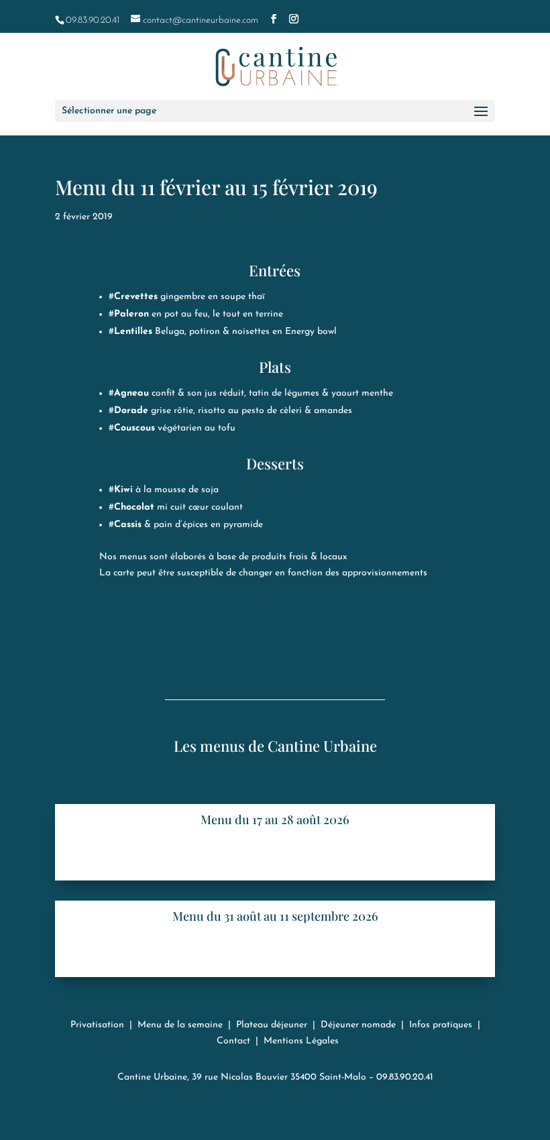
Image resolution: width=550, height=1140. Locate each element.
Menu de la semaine (180, 1025)
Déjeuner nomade (358, 1025)
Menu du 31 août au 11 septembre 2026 (275, 916)
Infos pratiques (440, 1025)
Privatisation (97, 1025)
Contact (233, 1041)
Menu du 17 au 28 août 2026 (275, 819)
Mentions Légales (301, 1041)
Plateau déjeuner (271, 1025)
